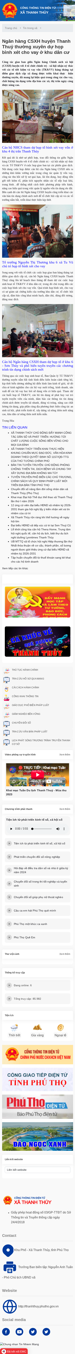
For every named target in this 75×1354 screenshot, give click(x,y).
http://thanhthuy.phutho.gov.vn (38, 1306)
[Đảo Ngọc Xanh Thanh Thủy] (37, 1136)
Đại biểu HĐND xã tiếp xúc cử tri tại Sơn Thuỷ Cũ (41, 525)
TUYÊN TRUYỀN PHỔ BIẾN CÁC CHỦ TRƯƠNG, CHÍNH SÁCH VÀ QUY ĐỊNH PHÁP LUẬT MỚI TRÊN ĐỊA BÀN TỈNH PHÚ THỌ (41, 481)
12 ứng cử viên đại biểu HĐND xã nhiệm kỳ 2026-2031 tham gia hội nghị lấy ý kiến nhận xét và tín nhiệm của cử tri (41, 509)
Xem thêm (64, 754)
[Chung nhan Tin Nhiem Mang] (19, 1344)
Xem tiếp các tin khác (15, 568)
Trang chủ (11, 28)
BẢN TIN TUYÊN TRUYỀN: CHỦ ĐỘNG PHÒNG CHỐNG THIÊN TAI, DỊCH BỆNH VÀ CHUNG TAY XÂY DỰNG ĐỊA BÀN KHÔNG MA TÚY (41, 469)
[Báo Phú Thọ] (37, 1107)
